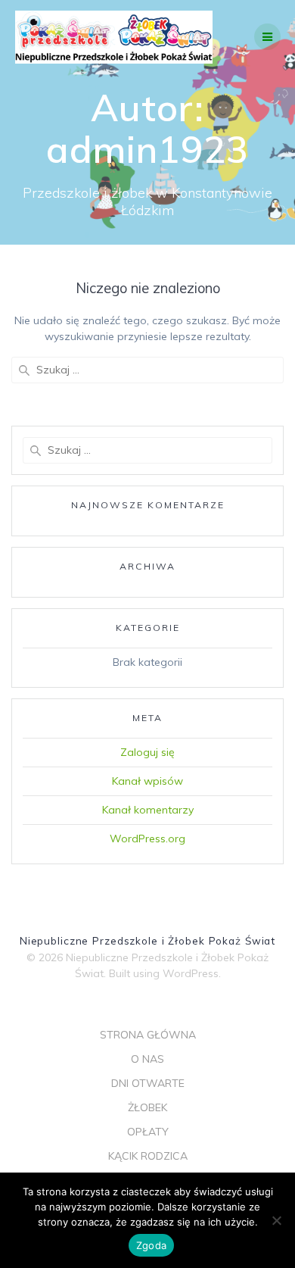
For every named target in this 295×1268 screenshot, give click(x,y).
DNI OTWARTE (148, 1083)
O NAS (147, 1059)
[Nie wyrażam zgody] (276, 1220)
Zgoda (151, 1245)
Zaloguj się (147, 752)
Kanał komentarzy (148, 810)
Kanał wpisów (147, 781)
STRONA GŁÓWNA (148, 1035)
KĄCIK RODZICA (148, 1156)
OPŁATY (148, 1131)
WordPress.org (147, 838)
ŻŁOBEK (147, 1107)
